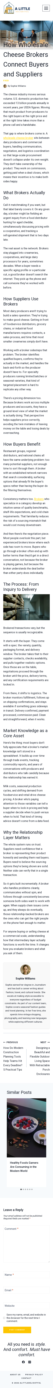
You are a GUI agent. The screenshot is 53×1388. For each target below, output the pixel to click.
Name (9, 1274)
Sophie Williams (18, 86)
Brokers (39, 499)
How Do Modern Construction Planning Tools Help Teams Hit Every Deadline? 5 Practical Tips (13, 1056)
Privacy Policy (34, 1375)
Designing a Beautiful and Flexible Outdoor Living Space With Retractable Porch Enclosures (40, 1058)
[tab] (21, 1189)
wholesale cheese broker (18, 137)
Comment (11, 1228)
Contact (26, 1378)
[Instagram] (29, 1362)
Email (9, 1290)
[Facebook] (23, 1362)
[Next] (42, 1142)
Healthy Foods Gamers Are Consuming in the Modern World (24, 1167)
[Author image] (5, 86)
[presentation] (26, 1127)
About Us (15, 1375)
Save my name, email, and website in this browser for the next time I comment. (26, 1317)
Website (10, 1305)
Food (6, 81)
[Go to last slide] (11, 1142)
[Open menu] (46, 8)
